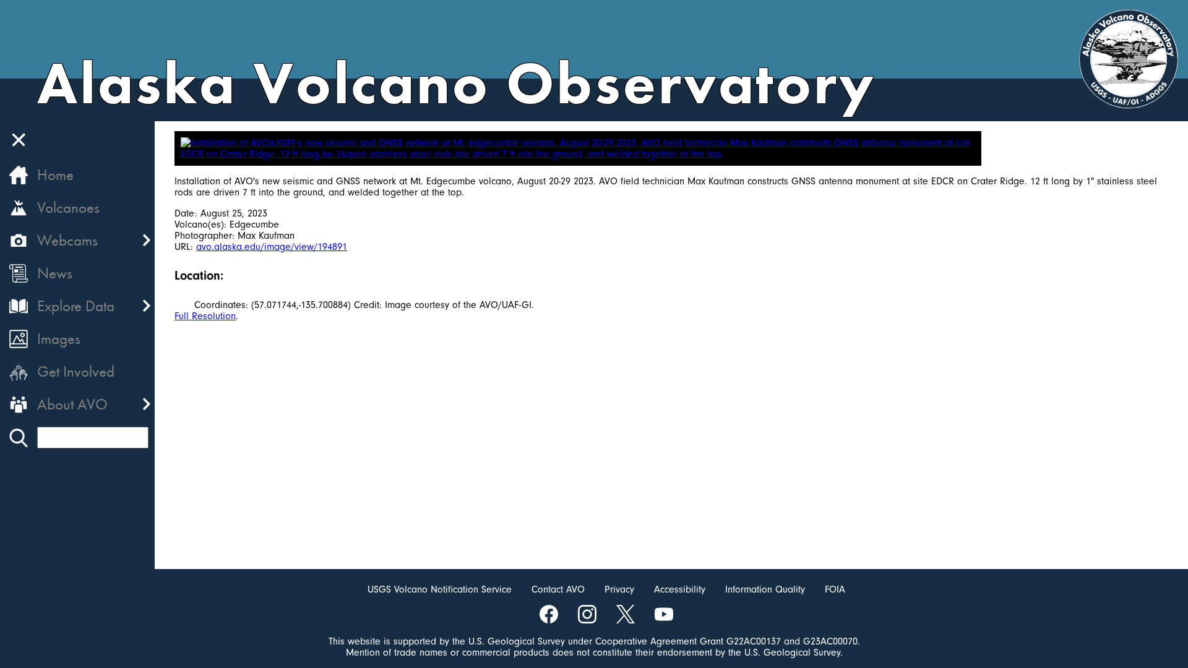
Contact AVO (558, 589)
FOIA (835, 589)
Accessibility (679, 589)
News (54, 273)
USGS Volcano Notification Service (440, 589)
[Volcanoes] (18, 208)
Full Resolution (205, 316)
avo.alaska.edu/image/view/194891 (271, 246)
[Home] (18, 175)
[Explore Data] (18, 306)
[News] (18, 273)
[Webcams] (18, 240)
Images (58, 338)
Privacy (619, 589)
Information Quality (765, 589)
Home (55, 175)
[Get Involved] (18, 371)
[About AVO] (18, 404)
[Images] (18, 339)
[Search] (18, 438)
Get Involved (75, 371)
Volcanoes (68, 207)
